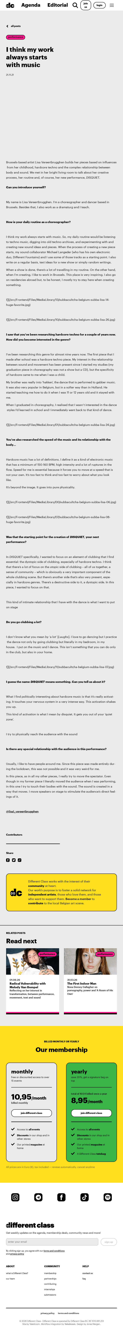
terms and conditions (54, 1250)
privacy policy (17, 1254)
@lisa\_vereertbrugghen (22, 811)
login (99, 5)
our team (10, 1278)
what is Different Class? (17, 1273)
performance (15, 37)
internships (49, 1289)
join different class (31, 1113)
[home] (12, 5)
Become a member (78, 899)
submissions (50, 1294)
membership (50, 1273)
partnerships (50, 1278)
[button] (112, 5)
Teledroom (70, 1324)
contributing (50, 1284)
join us (86, 5)
